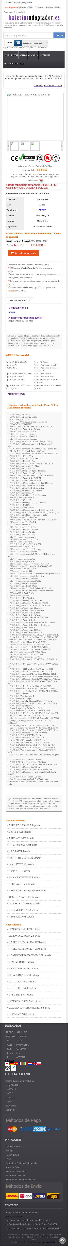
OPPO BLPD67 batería (21, 994)
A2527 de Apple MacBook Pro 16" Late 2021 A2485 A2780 (33, 454)
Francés (30, 1242)
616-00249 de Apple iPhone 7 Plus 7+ (25, 657)
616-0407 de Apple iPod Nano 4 (22, 434)
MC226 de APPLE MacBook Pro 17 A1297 (27, 715)
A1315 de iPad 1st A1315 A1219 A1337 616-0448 (30, 711)
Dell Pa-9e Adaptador (20, 831)
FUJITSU (10, 1036)
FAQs (8, 1159)
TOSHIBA (21, 1036)
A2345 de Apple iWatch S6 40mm (23, 586)
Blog (22, 64)
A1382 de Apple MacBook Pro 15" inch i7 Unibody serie (32, 747)
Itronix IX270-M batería (21, 864)
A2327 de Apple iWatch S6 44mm (23, 583)
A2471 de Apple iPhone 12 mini (22, 532)
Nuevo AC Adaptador (16, 1171)
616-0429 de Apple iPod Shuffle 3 (23, 436)
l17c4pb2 (10, 1097)
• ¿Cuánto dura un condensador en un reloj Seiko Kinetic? (33, 1228)
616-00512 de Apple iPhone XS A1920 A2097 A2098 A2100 (34, 640)
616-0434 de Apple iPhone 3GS (22, 559)
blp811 (9, 1101)
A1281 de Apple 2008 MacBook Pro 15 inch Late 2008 (31, 669)
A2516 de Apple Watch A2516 (22, 507)
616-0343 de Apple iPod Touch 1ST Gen (26, 458)
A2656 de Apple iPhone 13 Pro (22, 493)
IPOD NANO (11, 368)
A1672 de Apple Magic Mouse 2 (23, 561)
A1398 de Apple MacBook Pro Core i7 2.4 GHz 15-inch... (33, 725)
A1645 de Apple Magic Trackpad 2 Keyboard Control (31, 483)
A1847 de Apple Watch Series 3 (22, 620)
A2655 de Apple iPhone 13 (20, 500)
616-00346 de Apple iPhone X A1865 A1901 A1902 (30, 644)
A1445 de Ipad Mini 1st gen (21, 698)
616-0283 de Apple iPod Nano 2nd (23, 439)
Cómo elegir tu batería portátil (48, 85)
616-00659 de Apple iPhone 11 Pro (24, 539)
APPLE (42, 210)
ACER (9, 1045)
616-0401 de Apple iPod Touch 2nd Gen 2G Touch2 (30, 588)
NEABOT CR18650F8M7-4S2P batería (30, 955)
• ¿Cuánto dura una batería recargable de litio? (28, 1220)
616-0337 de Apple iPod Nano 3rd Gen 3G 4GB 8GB (31, 566)
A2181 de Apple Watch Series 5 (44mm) (26, 632)
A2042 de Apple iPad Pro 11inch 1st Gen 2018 (28, 515)
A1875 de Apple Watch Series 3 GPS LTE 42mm (29, 618)
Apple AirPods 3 (41, 362)
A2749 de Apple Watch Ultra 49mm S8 (25, 473)
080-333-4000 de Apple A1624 (22, 593)
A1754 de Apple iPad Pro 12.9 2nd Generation (28, 503)
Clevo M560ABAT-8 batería (23, 910)
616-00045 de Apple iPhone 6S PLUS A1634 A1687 (30, 649)
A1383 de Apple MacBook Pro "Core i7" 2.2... (28, 738)
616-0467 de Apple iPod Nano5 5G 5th (25, 581)
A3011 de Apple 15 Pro (19, 419)
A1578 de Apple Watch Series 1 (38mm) (26, 608)
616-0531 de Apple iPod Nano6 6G (24, 551)
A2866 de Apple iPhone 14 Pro (22, 468)
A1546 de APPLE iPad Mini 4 (22, 696)
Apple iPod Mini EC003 (17, 362)
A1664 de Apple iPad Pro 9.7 (21, 706)
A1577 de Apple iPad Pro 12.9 (22, 693)
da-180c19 (11, 1089)
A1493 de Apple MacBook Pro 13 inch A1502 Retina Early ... (34, 449)
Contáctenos (8, 12)
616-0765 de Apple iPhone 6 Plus (23, 527)
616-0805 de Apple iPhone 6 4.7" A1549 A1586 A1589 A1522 (34, 718)
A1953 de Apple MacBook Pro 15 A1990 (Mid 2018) (31, 441)
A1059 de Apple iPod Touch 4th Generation (27, 485)
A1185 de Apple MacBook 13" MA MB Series (28, 733)
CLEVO (9, 1053)
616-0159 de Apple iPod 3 (20, 596)
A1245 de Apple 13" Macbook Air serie (25, 760)
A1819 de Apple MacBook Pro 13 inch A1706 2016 (30, 686)
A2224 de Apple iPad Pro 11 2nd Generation (27, 490)
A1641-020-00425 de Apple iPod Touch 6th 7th (28, 422)
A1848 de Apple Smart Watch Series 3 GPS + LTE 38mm (32, 622)
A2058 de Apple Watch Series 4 (22, 627)
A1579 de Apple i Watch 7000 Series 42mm (27, 610)
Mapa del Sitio (12, 1167)
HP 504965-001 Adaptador (23, 844)
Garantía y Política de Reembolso (22, 1163)
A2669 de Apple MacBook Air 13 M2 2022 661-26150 (31, 463)
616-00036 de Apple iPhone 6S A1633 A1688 (28, 652)
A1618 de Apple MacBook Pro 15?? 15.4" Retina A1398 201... (34, 713)
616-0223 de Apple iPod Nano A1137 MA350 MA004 (31, 476)
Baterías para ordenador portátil (30, 76)
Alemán (22, 1242)
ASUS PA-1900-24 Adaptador (25, 825)
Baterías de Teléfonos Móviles (48, 7)
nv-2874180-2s (27, 1081)
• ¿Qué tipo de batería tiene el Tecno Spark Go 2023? (31, 1224)
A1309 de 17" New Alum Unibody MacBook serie (30, 762)
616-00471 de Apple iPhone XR (22, 537)
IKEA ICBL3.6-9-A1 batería (24, 975)
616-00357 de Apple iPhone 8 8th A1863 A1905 (29, 647)
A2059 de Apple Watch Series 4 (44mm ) (26, 630)
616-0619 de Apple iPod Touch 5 (23, 569)
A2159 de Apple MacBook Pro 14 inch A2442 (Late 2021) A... (34, 512)
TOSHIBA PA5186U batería (24, 897)
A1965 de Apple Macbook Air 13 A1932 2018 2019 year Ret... (34, 635)
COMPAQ (21, 1049)
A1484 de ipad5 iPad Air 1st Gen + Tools (26, 708)
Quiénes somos (13, 1146)
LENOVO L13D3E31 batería (24, 903)
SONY (19, 1040)
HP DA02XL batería (19, 851)
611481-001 (11, 1110)
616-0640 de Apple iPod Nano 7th (23, 517)
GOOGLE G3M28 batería (22, 981)
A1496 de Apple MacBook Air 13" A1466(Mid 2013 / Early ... (34, 703)
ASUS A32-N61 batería (21, 916)
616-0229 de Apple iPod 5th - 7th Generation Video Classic (33, 520)
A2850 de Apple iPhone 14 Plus (22, 461)
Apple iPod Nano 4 (42, 373)
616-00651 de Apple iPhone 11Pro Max (25, 549)
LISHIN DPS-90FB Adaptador (25, 857)
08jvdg (9, 1114)
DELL (8, 1040)
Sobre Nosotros (11, 64)
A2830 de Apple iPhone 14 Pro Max (24, 466)
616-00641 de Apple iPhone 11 (22, 542)
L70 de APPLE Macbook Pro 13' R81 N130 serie (29, 742)
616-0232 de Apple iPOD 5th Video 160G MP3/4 (29, 564)
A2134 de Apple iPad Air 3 (20, 525)
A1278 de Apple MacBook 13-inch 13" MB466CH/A (31, 769)
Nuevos (14, 55)
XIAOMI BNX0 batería (21, 962)
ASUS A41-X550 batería (22, 884)
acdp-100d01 (12, 1085)
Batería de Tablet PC (28, 7)
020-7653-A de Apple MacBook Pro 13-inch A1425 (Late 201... (35, 728)
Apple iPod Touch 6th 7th (45, 365)
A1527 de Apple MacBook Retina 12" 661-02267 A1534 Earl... (35, 679)
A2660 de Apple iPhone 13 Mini (22, 456)
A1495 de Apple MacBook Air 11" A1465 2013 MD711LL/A (34, 730)
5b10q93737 (11, 1106)
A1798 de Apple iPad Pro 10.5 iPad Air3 (26, 600)
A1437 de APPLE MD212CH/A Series (25, 735)
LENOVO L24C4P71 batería (24, 929)
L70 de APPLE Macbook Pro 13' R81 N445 (27, 740)
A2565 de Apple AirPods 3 (20, 414)
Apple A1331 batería (19, 871)
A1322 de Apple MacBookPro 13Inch (25, 767)
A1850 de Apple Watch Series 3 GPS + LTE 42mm (30, 625)
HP (7, 1057)
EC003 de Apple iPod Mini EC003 (23, 417)
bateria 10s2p (12, 1081)
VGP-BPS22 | (24, 47)
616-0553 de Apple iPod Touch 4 (23, 522)
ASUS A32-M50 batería (21, 838)
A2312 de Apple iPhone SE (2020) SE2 (25, 544)
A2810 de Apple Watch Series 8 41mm (25, 429)
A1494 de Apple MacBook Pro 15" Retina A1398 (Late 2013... (34, 676)
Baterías (23, 55)
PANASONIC (22, 1045)
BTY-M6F (42, 47)
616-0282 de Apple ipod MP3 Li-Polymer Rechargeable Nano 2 (35, 573)
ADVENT (20, 1057)
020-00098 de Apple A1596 (21, 571)
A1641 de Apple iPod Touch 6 (22, 598)
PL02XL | (34, 47)
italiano (46, 1242)
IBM (18, 1053)
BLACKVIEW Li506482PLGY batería (29, 1007)
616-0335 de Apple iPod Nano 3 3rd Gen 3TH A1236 (31, 427)
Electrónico (45, 55)
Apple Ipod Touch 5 (15, 376)
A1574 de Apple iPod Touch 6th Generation (27, 488)
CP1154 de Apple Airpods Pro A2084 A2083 (27, 451)
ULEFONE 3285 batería (21, 1014)
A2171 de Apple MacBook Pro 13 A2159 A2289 (29, 603)
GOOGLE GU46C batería (22, 988)
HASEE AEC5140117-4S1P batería (27, 942)
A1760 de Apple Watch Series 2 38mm (25, 613)
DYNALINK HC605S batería (24, 968)
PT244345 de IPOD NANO (21, 424)
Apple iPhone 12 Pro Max (28, 336)
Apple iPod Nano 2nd (43, 376)
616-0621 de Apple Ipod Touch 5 (23, 432)
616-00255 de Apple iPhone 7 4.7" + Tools (27, 654)
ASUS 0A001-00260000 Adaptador (27, 890)
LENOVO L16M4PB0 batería (25, 1001)
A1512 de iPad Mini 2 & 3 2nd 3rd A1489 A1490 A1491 (32, 689)
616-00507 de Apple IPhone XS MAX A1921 (28, 642)
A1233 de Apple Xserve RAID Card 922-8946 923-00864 (33, 674)
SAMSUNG (21, 1032)
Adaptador (33, 55)
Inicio (6, 55)
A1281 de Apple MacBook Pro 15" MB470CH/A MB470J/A (34, 764)
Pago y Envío (12, 1155)
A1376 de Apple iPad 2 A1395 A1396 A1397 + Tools (31, 701)
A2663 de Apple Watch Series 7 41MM (25, 480)
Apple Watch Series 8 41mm (18, 373)
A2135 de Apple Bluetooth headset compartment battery (31, 591)
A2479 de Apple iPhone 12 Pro (22, 534)
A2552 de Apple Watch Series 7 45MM (25, 478)
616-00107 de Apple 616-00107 (22, 547)
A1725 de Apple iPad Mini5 (21, 505)
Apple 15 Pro (11, 365)
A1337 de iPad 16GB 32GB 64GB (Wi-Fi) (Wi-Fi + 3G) (32, 745)
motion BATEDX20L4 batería (24, 877)
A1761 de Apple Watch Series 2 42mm (25, 615)
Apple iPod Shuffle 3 (15, 379)
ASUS (9, 1049)
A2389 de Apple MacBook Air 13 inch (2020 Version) (31, 510)
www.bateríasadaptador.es (34, 1235)
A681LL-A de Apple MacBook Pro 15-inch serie (29, 779)
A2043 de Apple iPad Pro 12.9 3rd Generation (28, 495)
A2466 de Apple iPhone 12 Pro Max (24, 529)
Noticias (10, 1151)
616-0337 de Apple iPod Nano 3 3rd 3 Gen (27, 576)
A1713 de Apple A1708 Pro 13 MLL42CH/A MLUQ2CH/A (34, 691)
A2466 (11, 312)
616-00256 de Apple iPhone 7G (22, 498)
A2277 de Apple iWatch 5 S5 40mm (24, 578)
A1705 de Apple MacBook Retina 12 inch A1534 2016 (31, 671)
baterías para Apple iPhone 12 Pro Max (43, 79)
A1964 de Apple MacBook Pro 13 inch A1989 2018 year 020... (35, 637)
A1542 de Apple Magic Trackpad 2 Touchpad (28, 471)
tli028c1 (9, 1093)
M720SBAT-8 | (13, 47)
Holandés (54, 1242)
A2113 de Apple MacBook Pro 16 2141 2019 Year (30, 605)
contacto (11, 291)
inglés (38, 1242)
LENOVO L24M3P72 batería (24, 935)
